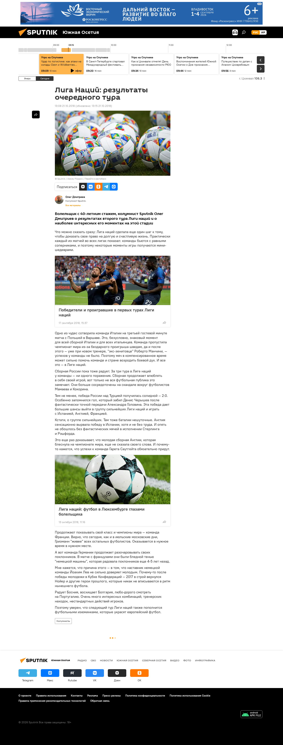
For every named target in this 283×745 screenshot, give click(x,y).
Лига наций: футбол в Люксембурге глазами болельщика (102, 512)
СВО (93, 660)
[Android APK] (251, 714)
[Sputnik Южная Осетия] (39, 37)
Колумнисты (63, 621)
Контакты (77, 695)
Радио (82, 660)
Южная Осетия (127, 660)
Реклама (92, 695)
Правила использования (51, 695)
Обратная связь (100, 700)
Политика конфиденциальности (145, 695)
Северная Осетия (154, 660)
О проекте (24, 695)
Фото (187, 660)
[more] (164, 322)
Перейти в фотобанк (95, 178)
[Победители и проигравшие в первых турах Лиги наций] (112, 280)
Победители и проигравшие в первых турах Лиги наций (106, 312)
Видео (174, 660)
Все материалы (72, 205)
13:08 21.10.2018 (65, 106)
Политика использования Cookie (190, 695)
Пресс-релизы (111, 695)
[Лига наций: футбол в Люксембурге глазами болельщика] (112, 479)
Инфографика (205, 660)
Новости (106, 660)
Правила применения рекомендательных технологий (52, 700)
